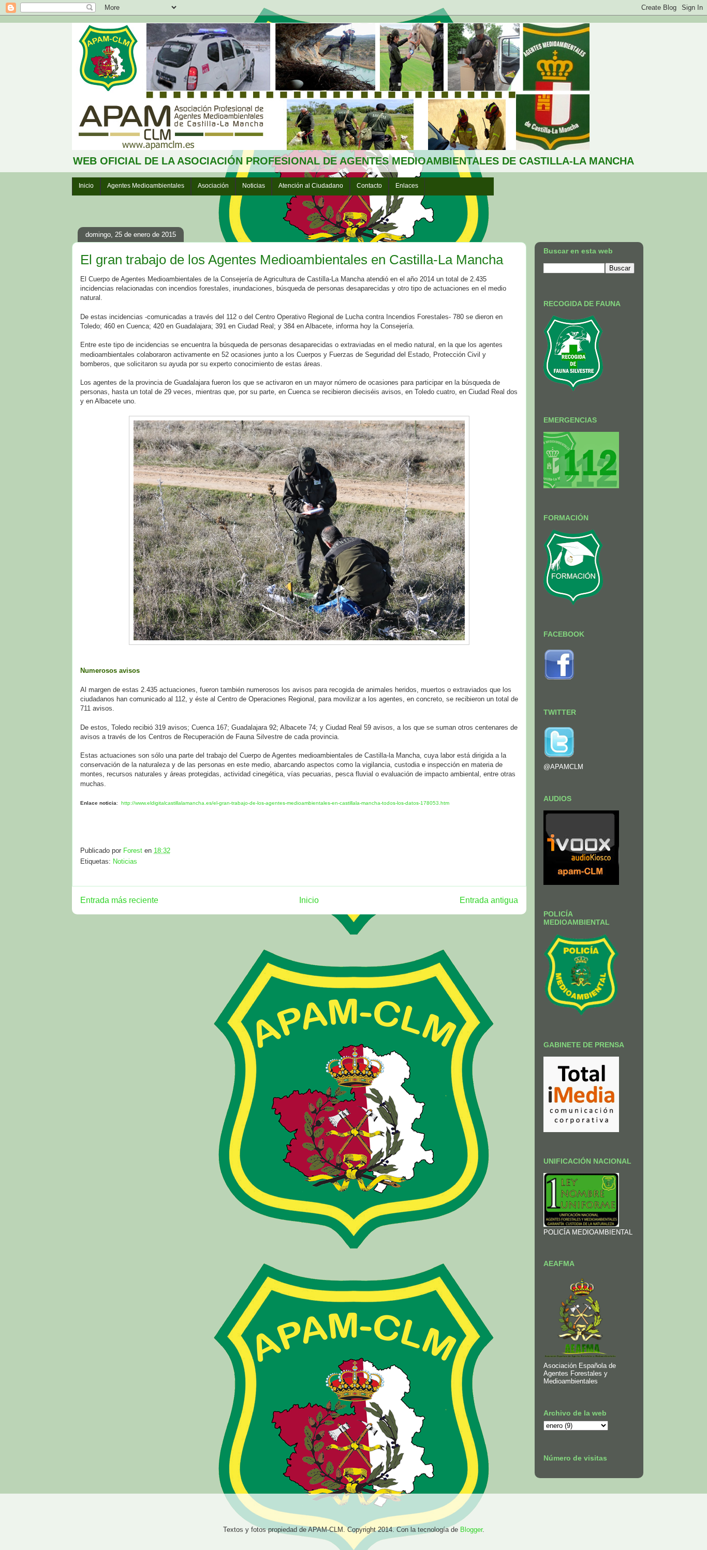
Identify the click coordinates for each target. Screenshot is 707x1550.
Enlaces (406, 185)
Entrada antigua (489, 900)
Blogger (471, 1529)
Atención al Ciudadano (310, 185)
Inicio (86, 185)
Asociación (213, 185)
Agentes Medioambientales (145, 185)
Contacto (369, 185)
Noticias (253, 185)
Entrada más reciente (119, 900)
